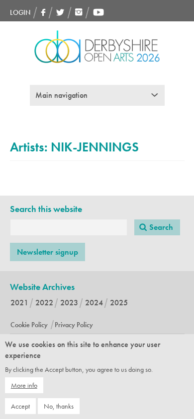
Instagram (79, 12)
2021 (19, 302)
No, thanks (59, 406)
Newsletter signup (47, 252)
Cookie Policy (29, 324)
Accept (20, 406)
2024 (94, 302)
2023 (69, 302)
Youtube (98, 12)
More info (24, 385)
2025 (119, 302)
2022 (44, 302)
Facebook (43, 12)
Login (20, 12)
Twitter (60, 12)
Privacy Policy (74, 324)
